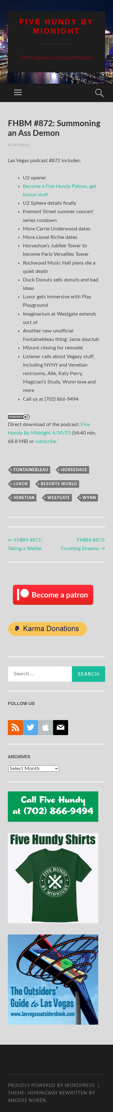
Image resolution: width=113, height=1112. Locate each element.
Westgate (58, 498)
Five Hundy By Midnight (56, 26)
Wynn (89, 498)
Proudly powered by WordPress (51, 1086)
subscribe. (46, 441)
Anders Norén (27, 1101)
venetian (24, 498)
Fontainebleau (30, 470)
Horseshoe (74, 470)
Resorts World (59, 484)
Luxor (20, 484)
